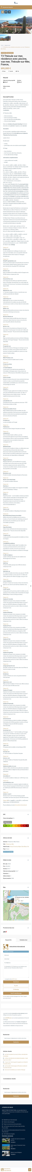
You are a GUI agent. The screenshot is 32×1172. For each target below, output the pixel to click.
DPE (4, 814)
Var (28, 846)
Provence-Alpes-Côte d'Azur (20, 846)
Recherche (16, 1042)
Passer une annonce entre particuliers (12, 1124)
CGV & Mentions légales (9, 1134)
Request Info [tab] (8, 940)
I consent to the (11, 979)
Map (4, 887)
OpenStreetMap (21, 919)
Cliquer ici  (6, 553)
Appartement (7, 45)
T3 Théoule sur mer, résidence (22, 897)
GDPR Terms (14, 979)
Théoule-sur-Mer (10, 844)
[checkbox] (3, 979)
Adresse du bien (7, 838)
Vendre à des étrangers (9, 1122)
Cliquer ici (5, 247)
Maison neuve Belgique (16, 1152)
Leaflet (15, 919)
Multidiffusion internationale (10, 1119)
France (11, 846)
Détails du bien (7, 860)
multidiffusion (8, 1017)
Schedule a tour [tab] (23, 940)
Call (16, 985)
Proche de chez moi (8, 928)
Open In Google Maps (8, 851)
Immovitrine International (21, 805)
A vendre (3, 53)
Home (2, 45)
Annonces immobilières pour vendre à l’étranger (15, 1069)
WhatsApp (16, 989)
